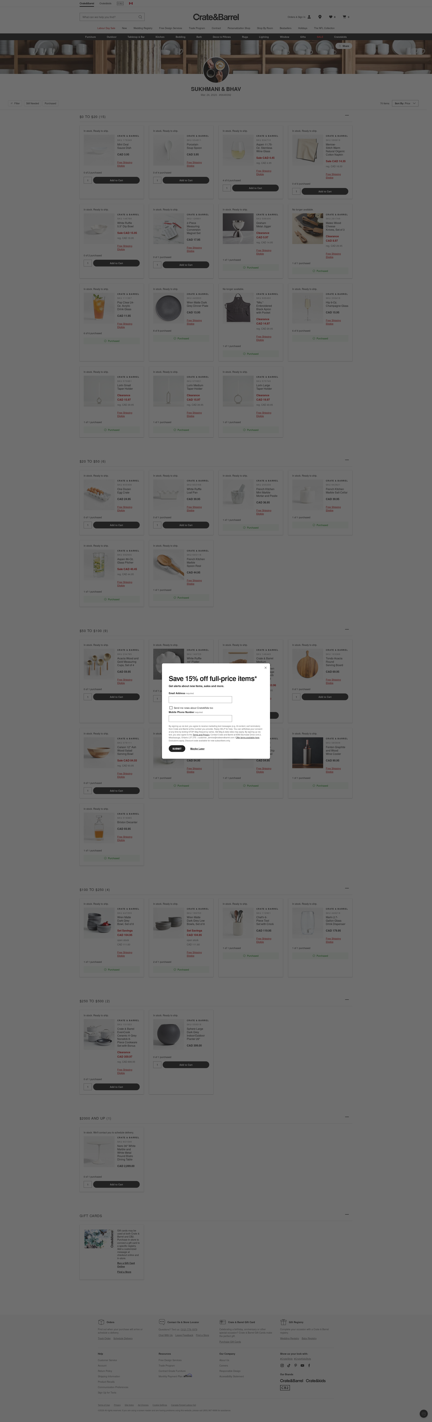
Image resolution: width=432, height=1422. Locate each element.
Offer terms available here (247, 737)
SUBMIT (177, 748)
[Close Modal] (265, 668)
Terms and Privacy (201, 734)
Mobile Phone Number (186, 712)
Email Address (181, 693)
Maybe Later (197, 748)
